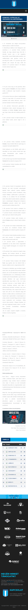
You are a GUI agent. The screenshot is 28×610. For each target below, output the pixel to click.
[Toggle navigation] (26, 11)
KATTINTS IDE (10, 581)
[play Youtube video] (14, 417)
